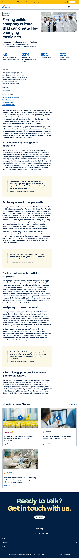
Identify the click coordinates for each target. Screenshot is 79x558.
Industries (5, 542)
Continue (72, 2)
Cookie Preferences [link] (39, 554)
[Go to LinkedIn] (36, 533)
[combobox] (61, 2)
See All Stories (72, 404)
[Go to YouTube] (47, 533)
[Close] (77, 1)
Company (5, 550)
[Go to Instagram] (43, 533)
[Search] (72, 7)
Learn (3, 546)
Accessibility (20, 554)
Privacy (14, 554)
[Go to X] (32, 533)
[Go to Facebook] (39, 533)
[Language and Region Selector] (69, 7)
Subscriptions (28, 554)
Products (4, 539)
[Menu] (76, 7)
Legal (9, 554)
